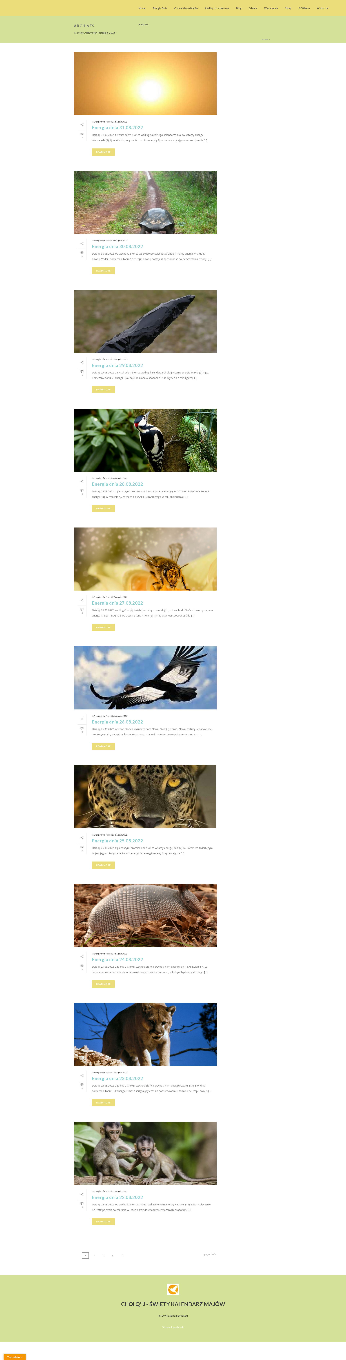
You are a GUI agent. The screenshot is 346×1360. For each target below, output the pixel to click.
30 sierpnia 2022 (119, 240)
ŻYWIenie (304, 8)
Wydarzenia (271, 8)
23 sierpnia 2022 (119, 1072)
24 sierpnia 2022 (119, 953)
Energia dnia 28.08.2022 (117, 484)
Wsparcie (322, 8)
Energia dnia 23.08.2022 (117, 1078)
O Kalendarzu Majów (186, 8)
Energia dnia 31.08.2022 (117, 127)
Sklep (288, 8)
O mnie (253, 8)
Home (142, 8)
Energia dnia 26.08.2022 (117, 721)
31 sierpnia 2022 (119, 121)
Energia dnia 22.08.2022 (117, 1197)
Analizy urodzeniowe (217, 8)
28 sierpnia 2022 (119, 478)
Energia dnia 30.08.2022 (117, 246)
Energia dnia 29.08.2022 (117, 365)
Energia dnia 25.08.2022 (117, 840)
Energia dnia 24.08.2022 (117, 959)
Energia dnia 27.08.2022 (117, 603)
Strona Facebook (173, 1327)
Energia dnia (160, 8)
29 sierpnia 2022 (119, 359)
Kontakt (143, 24)
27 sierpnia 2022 (119, 597)
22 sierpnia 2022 (119, 1191)
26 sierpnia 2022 (119, 716)
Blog (238, 8)
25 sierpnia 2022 (119, 834)
